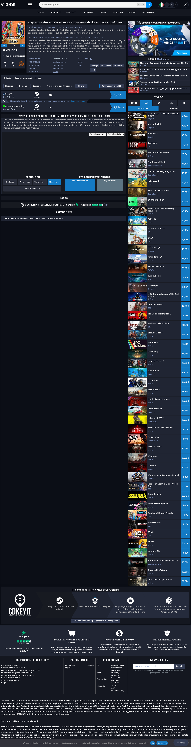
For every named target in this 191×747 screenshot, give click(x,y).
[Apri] (29, 5)
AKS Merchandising (117, 689)
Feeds (38, 78)
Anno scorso (25, 182)
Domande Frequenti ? (10, 678)
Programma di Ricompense (117, 666)
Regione (23, 86)
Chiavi (81, 86)
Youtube (90, 665)
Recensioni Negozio (115, 679)
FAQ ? (3, 683)
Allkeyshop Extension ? (11, 680)
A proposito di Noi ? (9, 665)
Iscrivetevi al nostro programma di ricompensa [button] (95, 620)
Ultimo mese (54, 182)
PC (98, 665)
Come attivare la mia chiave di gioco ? (17, 675)
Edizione (37, 86)
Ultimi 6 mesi (39, 182)
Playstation (102, 679)
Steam (55, 72)
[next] (22, 45)
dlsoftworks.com (59, 62)
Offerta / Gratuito (115, 674)
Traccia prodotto (32, 188)
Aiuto (182, 742)
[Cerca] (149, 5)
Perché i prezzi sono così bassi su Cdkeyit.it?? (20, 670)
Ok (153, 743)
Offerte (7, 78)
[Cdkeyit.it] (8, 5)
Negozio (9, 86)
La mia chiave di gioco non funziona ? (17, 672)
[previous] (4, 45)
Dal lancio (10, 182)
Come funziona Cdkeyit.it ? (13, 667)
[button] (186, 5)
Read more (162, 743)
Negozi (68, 667)
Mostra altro (163, 59)
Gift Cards (115, 670)
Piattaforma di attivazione (59, 86)
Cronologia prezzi (23, 78)
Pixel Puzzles (58, 65)
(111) (105, 204)
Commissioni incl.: (109, 86)
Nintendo (101, 686)
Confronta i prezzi (78, 101)
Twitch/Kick (70, 665)
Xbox (99, 672)
